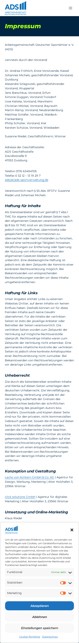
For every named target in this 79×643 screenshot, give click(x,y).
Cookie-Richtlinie (29, 636)
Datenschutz (50, 636)
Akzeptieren (39, 606)
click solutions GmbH (20, 497)
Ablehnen (39, 617)
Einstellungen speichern (39, 628)
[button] (72, 530)
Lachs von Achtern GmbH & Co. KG (29, 477)
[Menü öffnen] (70, 8)
